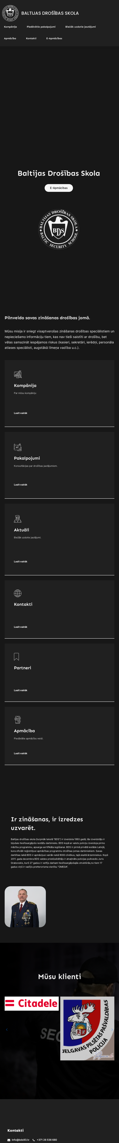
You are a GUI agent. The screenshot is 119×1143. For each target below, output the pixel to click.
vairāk (23, 413)
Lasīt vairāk (20, 690)
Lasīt (17, 484)
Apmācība (24, 730)
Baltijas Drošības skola (50, 13)
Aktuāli (21, 529)
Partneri (22, 667)
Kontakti (23, 604)
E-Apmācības (59, 188)
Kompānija (25, 385)
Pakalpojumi (27, 458)
